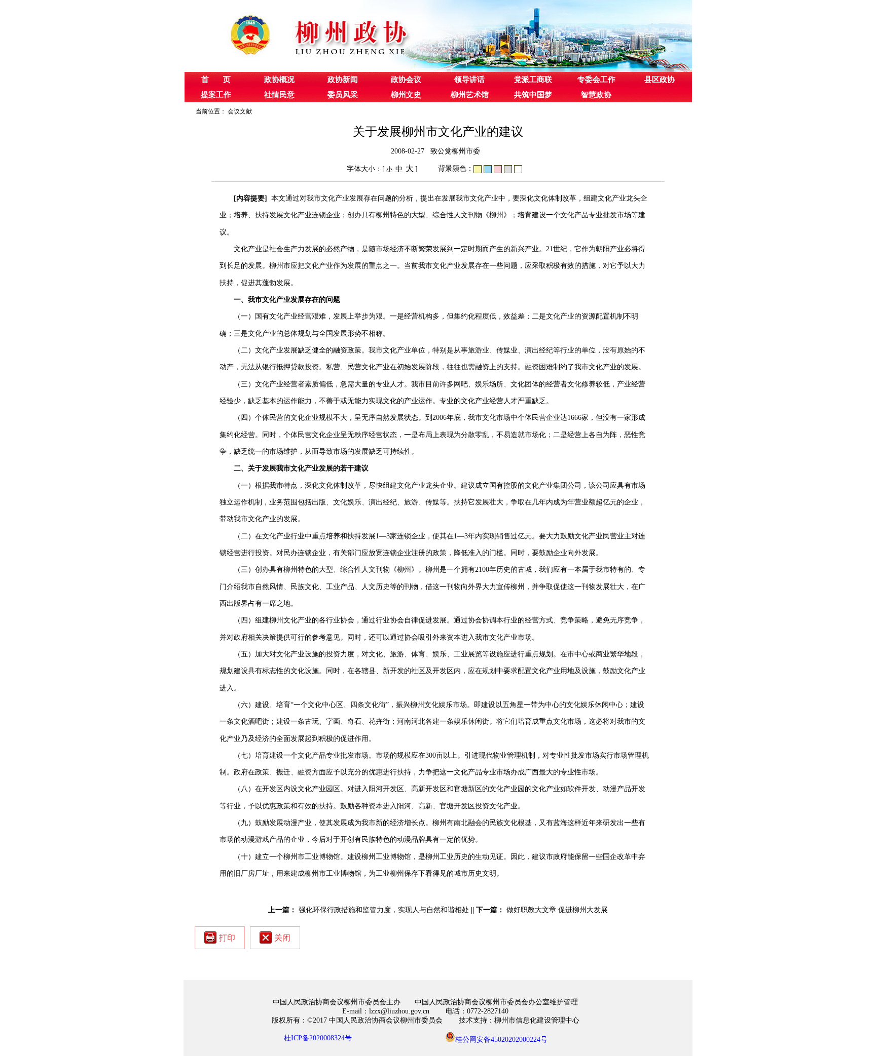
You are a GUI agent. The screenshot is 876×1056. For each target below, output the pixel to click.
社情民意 (279, 95)
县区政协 (659, 79)
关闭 (282, 937)
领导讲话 (469, 79)
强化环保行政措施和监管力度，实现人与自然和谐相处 (384, 910)
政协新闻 (342, 79)
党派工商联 (533, 79)
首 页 (216, 79)
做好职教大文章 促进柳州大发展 (557, 910)
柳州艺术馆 (470, 95)
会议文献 (240, 111)
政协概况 (279, 79)
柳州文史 (406, 95)
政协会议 (406, 79)
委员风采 (342, 95)
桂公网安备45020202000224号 (501, 1039)
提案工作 (216, 95)
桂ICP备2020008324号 (318, 1038)
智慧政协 (596, 95)
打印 (227, 937)
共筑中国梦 (533, 95)
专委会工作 (596, 79)
